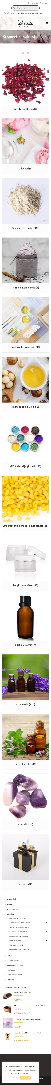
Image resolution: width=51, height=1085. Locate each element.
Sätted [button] (14, 1077)
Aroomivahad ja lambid (15, 965)
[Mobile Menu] (47, 23)
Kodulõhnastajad (13, 960)
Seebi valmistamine (16, 941)
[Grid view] (23, 53)
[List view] (28, 53)
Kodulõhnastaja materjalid (18, 936)
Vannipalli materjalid (16, 945)
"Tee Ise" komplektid (14, 975)
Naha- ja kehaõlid (13, 909)
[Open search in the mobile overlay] (25, 7)
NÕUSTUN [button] (26, 1078)
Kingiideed (10, 980)
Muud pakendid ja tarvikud (19, 950)
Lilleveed (10, 904)
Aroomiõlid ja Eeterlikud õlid (19, 923)
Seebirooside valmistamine (19, 927)
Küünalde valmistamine (17, 918)
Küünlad (9, 956)
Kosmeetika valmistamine (19, 932)
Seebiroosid (11, 970)
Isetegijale (10, 914)
